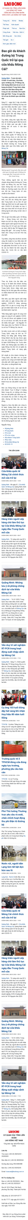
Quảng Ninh (6, 78)
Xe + (12, 40)
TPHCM (4, 724)
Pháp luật (6, 28)
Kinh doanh (15, 25)
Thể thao (6, 25)
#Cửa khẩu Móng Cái (12, 442)
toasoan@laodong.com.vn (15, 1171)
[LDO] (14, 461)
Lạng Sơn (5, 877)
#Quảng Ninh (9, 428)
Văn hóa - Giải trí (18, 32)
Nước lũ (12, 877)
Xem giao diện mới (9, 44)
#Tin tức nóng (9, 435)
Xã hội (14, 21)
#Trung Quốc (9, 431)
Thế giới (5, 40)
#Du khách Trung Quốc (12, 438)
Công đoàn (6, 32)
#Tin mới (8, 433)
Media (21, 21)
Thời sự (14, 28)
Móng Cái (5, 148)
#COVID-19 (8, 444)
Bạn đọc (22, 28)
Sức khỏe (17, 36)
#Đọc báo (8, 440)
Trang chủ (6, 21)
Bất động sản (7, 36)
